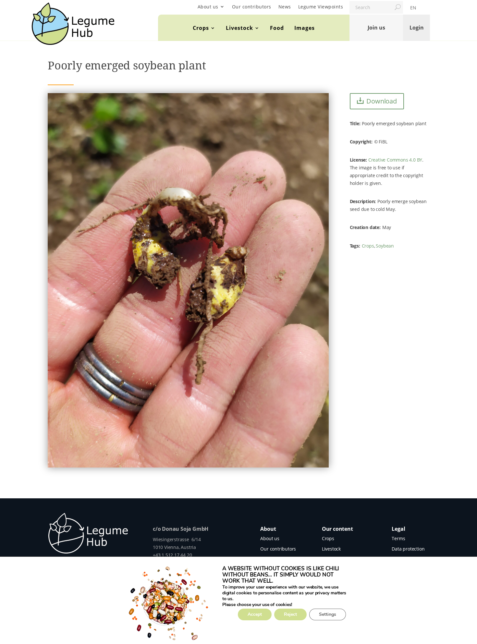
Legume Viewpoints (320, 7)
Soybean (385, 246)
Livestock (239, 27)
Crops (201, 27)
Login (417, 27)
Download (381, 101)
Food (277, 27)
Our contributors (251, 7)
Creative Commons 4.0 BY (395, 160)
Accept (255, 614)
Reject (290, 614)
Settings (327, 614)
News (284, 7)
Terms (398, 538)
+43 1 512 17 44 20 (172, 555)
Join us (376, 27)
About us (208, 7)
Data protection (408, 549)
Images (304, 27)
